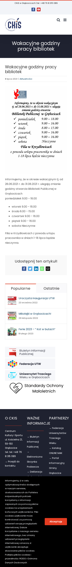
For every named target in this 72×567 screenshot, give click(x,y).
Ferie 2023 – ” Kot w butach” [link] (37, 329)
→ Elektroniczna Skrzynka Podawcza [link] (34, 459)
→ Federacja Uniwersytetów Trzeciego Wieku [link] (57, 435)
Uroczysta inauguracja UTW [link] (37, 298)
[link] (33, 9)
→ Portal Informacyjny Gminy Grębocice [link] (57, 465)
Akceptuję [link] (56, 521)
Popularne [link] (20, 288)
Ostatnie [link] (51, 288)
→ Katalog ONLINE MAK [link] (55, 450)
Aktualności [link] (26, 78)
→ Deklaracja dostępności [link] (34, 474)
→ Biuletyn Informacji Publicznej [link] (33, 441)
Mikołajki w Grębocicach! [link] (35, 314)
